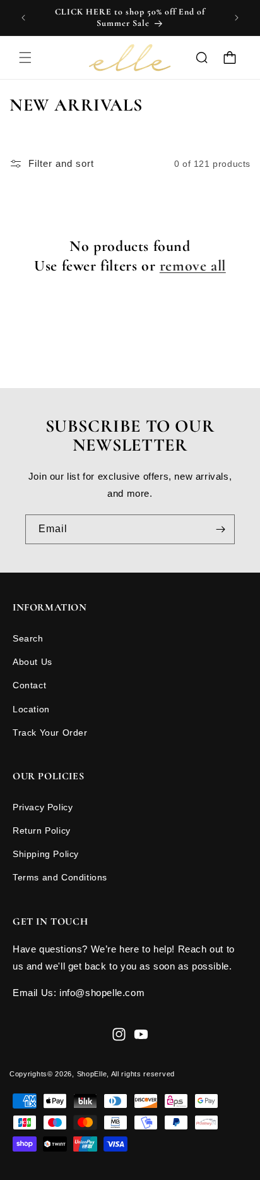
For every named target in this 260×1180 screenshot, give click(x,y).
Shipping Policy (46, 854)
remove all (193, 266)
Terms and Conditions (60, 877)
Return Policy (42, 830)
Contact (29, 685)
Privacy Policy (43, 807)
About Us (32, 662)
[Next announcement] (237, 18)
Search (28, 638)
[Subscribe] (220, 529)
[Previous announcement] (23, 18)
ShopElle (92, 1074)
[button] (25, 57)
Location (31, 709)
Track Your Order (50, 732)
